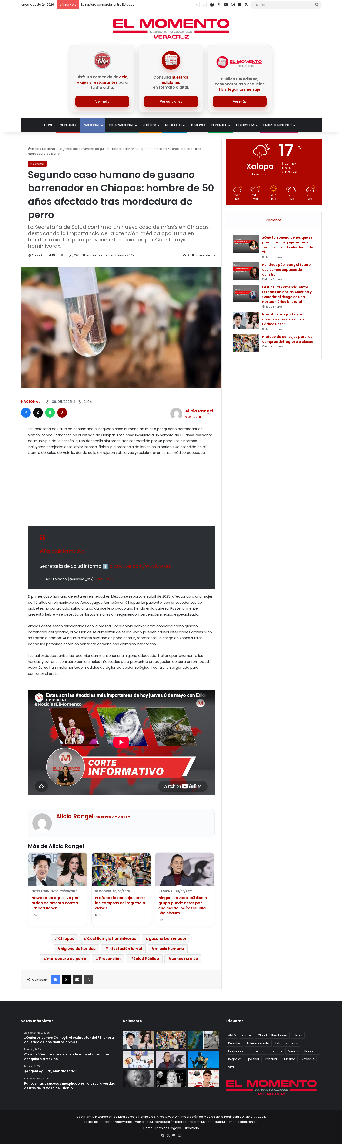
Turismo (198, 125)
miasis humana (169, 948)
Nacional (92, 125)
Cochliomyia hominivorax (111, 938)
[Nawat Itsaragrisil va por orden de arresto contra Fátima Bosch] (246, 320)
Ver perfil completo (112, 817)
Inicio (35, 149)
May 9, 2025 (104, 578)
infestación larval (125, 948)
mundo (276, 1051)
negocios (235, 1059)
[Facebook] (26, 413)
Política (149, 125)
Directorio (191, 1128)
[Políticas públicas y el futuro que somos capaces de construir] (246, 271)
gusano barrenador (168, 938)
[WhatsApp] (50, 413)
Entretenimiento (277, 125)
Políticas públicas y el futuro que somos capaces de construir (286, 269)
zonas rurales (185, 958)
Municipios (68, 125)
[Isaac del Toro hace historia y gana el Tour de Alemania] (138, 1059)
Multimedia (245, 125)
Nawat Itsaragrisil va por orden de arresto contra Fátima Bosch (55, 903)
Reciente (274, 220)
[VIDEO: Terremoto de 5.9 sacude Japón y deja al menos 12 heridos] (203, 1040)
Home (48, 125)
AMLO (232, 1035)
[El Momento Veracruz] (171, 29)
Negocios (173, 125)
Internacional (121, 125)
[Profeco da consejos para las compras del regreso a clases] (246, 343)
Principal (271, 1059)
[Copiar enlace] (62, 413)
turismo (289, 1059)
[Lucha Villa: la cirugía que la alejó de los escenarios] (203, 1059)
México (293, 1051)
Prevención (110, 958)
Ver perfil (193, 417)
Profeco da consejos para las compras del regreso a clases (120, 903)
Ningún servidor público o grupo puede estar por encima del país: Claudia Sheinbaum (182, 905)
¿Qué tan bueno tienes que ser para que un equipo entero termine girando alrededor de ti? (288, 244)
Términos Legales (168, 1128)
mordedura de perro (66, 958)
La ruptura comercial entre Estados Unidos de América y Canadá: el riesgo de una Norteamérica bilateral (161, 4)
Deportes (219, 125)
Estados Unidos (286, 1043)
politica (253, 1059)
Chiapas (66, 938)
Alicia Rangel (41, 255)
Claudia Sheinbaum (272, 1035)
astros (246, 1035)
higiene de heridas (78, 948)
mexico (259, 1051)
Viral (231, 1067)
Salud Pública (146, 958)
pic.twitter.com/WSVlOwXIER (140, 566)
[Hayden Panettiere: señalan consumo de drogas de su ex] (138, 1078)
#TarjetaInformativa (62, 551)
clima (298, 1035)
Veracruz (308, 1059)
